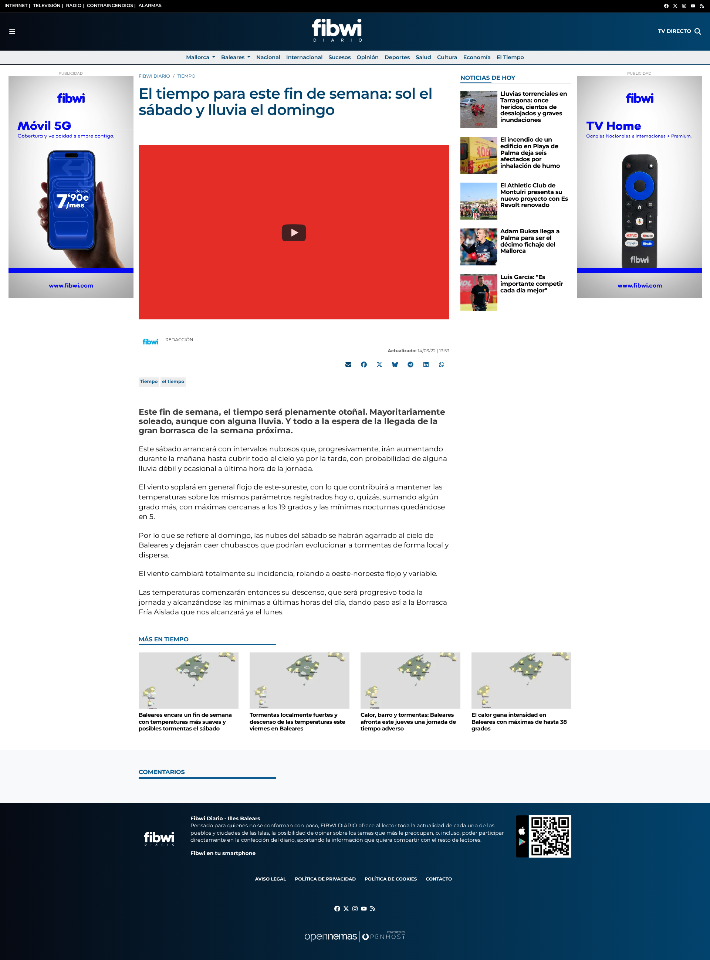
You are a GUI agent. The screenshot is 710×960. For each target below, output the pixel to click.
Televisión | (48, 6)
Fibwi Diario (154, 76)
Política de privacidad (325, 879)
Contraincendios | (111, 6)
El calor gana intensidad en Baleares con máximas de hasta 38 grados (519, 722)
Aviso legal (270, 879)
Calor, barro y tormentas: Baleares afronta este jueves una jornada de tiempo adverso (408, 722)
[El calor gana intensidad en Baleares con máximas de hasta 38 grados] (521, 680)
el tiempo (173, 381)
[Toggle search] (697, 31)
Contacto (439, 879)
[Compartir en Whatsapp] (441, 364)
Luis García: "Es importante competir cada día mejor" (531, 284)
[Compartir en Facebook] (364, 364)
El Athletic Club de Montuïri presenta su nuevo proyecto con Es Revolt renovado (534, 195)
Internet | (17, 6)
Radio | (75, 6)
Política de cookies (391, 879)
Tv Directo (674, 31)
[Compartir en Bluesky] (395, 364)
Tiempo (187, 76)
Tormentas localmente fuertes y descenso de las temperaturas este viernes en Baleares (297, 722)
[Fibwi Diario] (337, 31)
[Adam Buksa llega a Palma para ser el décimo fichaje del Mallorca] (478, 246)
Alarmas (150, 6)
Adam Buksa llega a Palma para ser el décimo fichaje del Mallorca (529, 241)
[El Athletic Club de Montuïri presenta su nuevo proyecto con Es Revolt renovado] (478, 200)
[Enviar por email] (348, 364)
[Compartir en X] (379, 364)
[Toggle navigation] (12, 31)
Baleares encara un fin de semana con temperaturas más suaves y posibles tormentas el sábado (185, 722)
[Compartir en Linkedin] (426, 364)
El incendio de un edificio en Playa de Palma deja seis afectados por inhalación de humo (530, 152)
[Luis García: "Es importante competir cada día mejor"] (478, 292)
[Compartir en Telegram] (410, 364)
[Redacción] (150, 341)
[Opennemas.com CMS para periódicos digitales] (355, 943)
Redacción (180, 340)
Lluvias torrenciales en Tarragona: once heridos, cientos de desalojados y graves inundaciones (533, 107)
